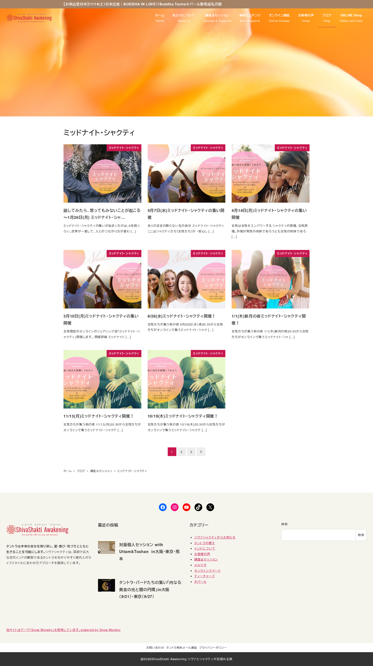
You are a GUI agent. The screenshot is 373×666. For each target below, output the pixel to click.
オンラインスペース (207, 570)
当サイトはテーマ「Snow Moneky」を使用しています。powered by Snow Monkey (63, 630)
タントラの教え (204, 543)
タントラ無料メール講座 (181, 647)
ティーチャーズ (204, 576)
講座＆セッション (206, 559)
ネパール (200, 581)
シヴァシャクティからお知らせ (215, 537)
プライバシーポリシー (213, 647)
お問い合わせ (155, 647)
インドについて (204, 548)
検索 (284, 524)
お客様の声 (202, 554)
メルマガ (200, 565)
